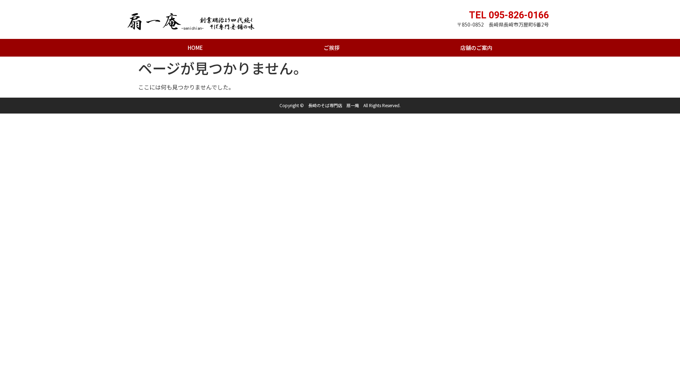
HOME (195, 47)
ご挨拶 (332, 47)
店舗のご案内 (476, 47)
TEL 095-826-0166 (509, 15)
